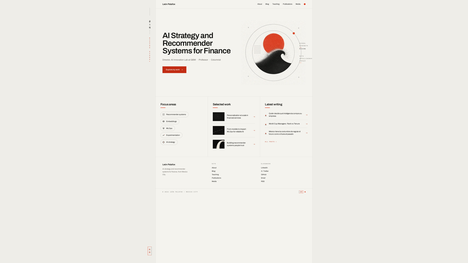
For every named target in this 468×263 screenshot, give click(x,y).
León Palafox (168, 4)
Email (263, 178)
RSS (262, 181)
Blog (267, 4)
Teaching (275, 4)
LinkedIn (264, 168)
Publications (287, 4)
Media (298, 4)
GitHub (263, 174)
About (259, 4)
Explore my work (174, 70)
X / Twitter (265, 171)
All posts (271, 141)
